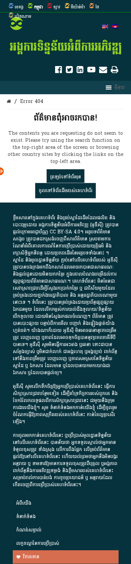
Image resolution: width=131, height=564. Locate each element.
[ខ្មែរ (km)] (115, 27)
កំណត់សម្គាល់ (28, 530)
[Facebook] (58, 71)
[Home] (9, 101)
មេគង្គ (19, 7)
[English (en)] (105, 27)
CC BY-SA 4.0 (65, 232)
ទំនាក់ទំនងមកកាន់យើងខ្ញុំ (72, 407)
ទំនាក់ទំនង (26, 516)
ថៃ (97, 7)
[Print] (114, 71)
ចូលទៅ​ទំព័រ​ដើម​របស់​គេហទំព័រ (65, 190)
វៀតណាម (23, 16)
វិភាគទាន (31, 557)
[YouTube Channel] (91, 71)
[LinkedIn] (80, 71)
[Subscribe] (103, 71)
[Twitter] (69, 71)
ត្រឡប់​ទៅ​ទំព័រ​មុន (65, 177)
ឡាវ (56, 7)
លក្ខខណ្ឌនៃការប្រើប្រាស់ (37, 543)
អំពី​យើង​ (23, 503)
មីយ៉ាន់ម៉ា (78, 7)
